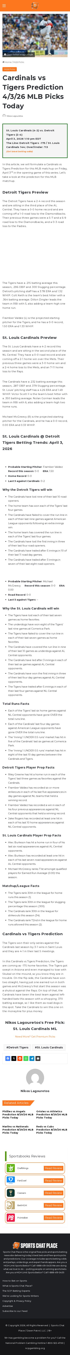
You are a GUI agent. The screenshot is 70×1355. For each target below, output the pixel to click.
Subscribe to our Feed (14, 1311)
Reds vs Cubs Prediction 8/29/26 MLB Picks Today (51, 1129)
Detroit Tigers (18, 1047)
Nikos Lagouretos (15, 116)
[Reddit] (19, 1058)
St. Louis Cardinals (50, 1047)
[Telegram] (31, 1058)
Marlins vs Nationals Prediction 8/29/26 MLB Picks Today (17, 1129)
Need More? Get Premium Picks (35, 1036)
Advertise (7, 1306)
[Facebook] (7, 1058)
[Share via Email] (37, 1058)
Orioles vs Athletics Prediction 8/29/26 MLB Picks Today (51, 1114)
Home (8, 62)
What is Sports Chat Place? (17, 1285)
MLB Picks (18, 62)
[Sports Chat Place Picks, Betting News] (35, 5)
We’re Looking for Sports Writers (20, 1296)
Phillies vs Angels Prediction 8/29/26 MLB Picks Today (17, 1114)
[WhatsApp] (25, 1058)
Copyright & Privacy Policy (16, 1301)
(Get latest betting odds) (19, 151)
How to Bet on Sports (14, 1280)
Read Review (53, 1168)
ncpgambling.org (35, 1348)
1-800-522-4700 (54, 1343)
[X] (13, 1058)
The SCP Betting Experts (16, 1291)
